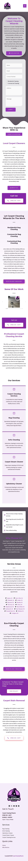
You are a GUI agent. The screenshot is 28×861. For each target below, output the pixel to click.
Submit (10, 109)
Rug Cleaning (5, 828)
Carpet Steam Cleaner (8, 835)
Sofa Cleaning (6, 831)
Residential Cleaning (13, 81)
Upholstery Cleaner (7, 833)
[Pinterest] (18, 806)
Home (4, 845)
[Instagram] (16, 806)
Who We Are (5, 847)
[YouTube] (14, 806)
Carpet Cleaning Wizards (17, 856)
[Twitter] (11, 806)
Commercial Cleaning (13, 83)
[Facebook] (9, 806)
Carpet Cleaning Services (9, 837)
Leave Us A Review (14, 134)
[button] (3, 302)
